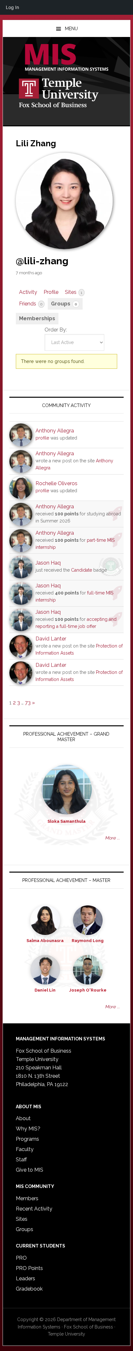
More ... (112, 837)
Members (27, 1198)
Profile (51, 292)
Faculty (25, 1149)
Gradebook (29, 1289)
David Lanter (51, 639)
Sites (73, 292)
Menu (71, 28)
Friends (30, 304)
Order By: (56, 330)
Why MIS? (28, 1129)
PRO (21, 1258)
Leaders (25, 1278)
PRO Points (29, 1268)
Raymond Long (88, 940)
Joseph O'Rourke (88, 990)
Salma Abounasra (45, 940)
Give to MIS (29, 1170)
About (23, 1118)
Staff (21, 1159)
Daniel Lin (45, 990)
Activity (28, 292)
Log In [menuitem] (12, 7)
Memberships (37, 318)
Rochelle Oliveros (56, 483)
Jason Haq (48, 563)
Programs (27, 1139)
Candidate (81, 570)
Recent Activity (34, 1209)
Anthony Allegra (55, 431)
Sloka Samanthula (66, 821)
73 (28, 703)
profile (42, 437)
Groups (64, 304)
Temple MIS (66, 57)
